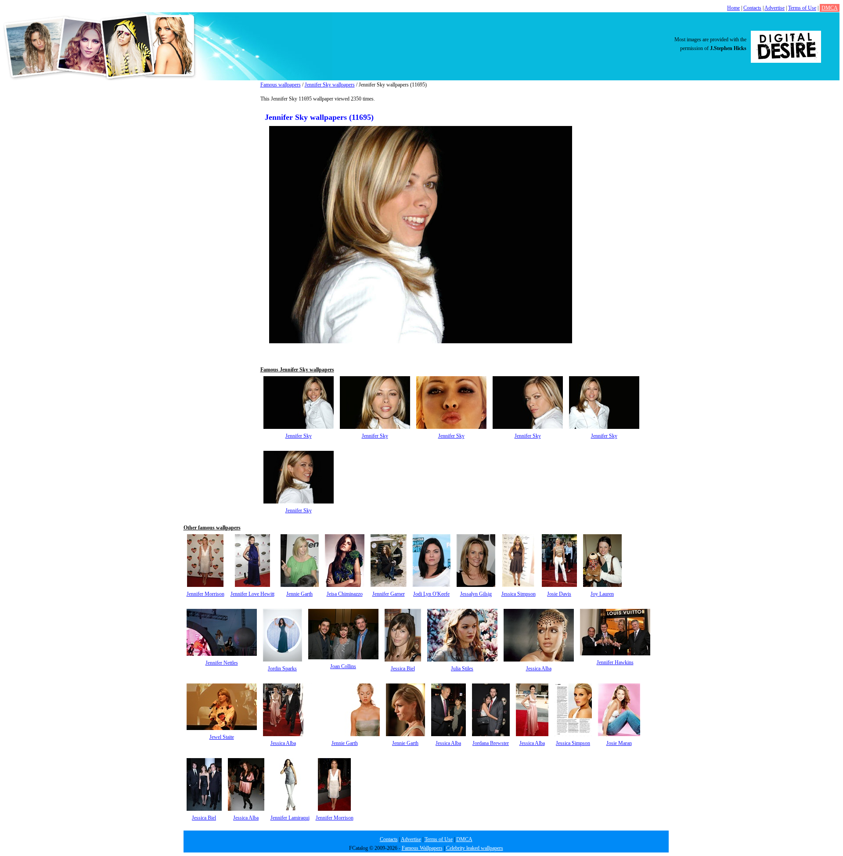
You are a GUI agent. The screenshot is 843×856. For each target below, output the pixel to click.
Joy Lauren (602, 594)
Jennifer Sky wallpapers (330, 85)
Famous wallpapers (280, 85)
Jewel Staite (221, 737)
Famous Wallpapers (422, 848)
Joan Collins (343, 666)
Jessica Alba (538, 668)
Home (733, 8)
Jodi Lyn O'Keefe (431, 594)
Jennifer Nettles (221, 663)
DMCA (829, 8)
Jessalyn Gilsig (476, 594)
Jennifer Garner (388, 594)
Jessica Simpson (518, 594)
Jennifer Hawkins (615, 662)
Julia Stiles (462, 668)
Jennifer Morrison (205, 594)
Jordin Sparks (282, 668)
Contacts (752, 8)
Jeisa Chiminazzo (345, 594)
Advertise (774, 8)
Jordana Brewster (490, 743)
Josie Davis (559, 594)
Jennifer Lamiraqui (290, 818)
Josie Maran (619, 743)
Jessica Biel (403, 668)
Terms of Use (802, 8)
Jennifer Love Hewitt (252, 594)
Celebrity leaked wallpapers (474, 848)
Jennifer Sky (298, 436)
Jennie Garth (299, 594)
